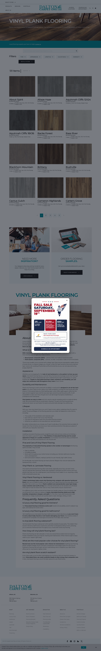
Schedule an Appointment (50, 349)
